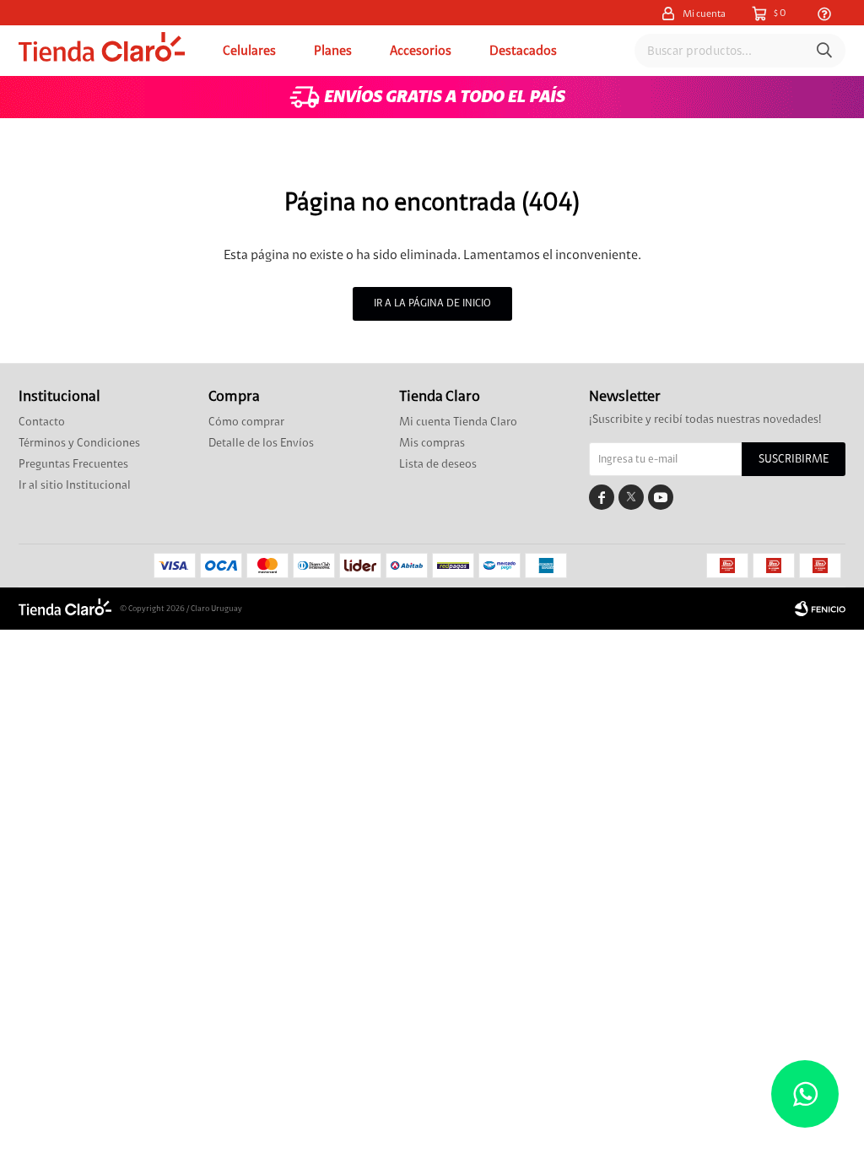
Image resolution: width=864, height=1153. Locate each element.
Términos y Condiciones (79, 443)
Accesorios (420, 50)
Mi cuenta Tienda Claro (458, 422)
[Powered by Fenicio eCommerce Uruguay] (820, 608)
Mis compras (432, 443)
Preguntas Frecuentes (73, 464)
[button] (824, 51)
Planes (333, 50)
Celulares (249, 50)
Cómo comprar (246, 422)
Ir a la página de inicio (432, 303)
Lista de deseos (438, 464)
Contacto (42, 422)
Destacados (523, 50)
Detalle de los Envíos (261, 443)
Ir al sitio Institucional (75, 485)
